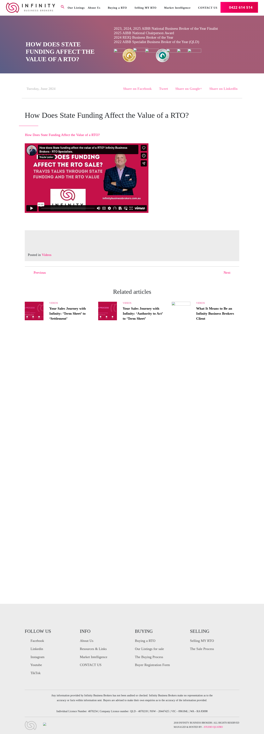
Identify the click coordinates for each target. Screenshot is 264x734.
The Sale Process (202, 649)
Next (227, 272)
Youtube (36, 665)
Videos (46, 255)
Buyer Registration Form (152, 665)
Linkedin (36, 649)
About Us (94, 7)
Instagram (37, 657)
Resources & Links (93, 649)
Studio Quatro (213, 727)
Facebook (37, 641)
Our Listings (76, 7)
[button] (63, 7)
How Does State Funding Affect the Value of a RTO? (62, 135)
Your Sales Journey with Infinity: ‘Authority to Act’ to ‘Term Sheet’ (143, 313)
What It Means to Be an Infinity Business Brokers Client (215, 313)
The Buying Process (149, 657)
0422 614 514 (241, 7)
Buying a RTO (117, 7)
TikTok (35, 673)
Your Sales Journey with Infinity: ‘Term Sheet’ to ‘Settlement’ (67, 313)
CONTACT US (207, 7)
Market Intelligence (177, 7)
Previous (40, 272)
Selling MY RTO (146, 7)
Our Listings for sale (149, 649)
